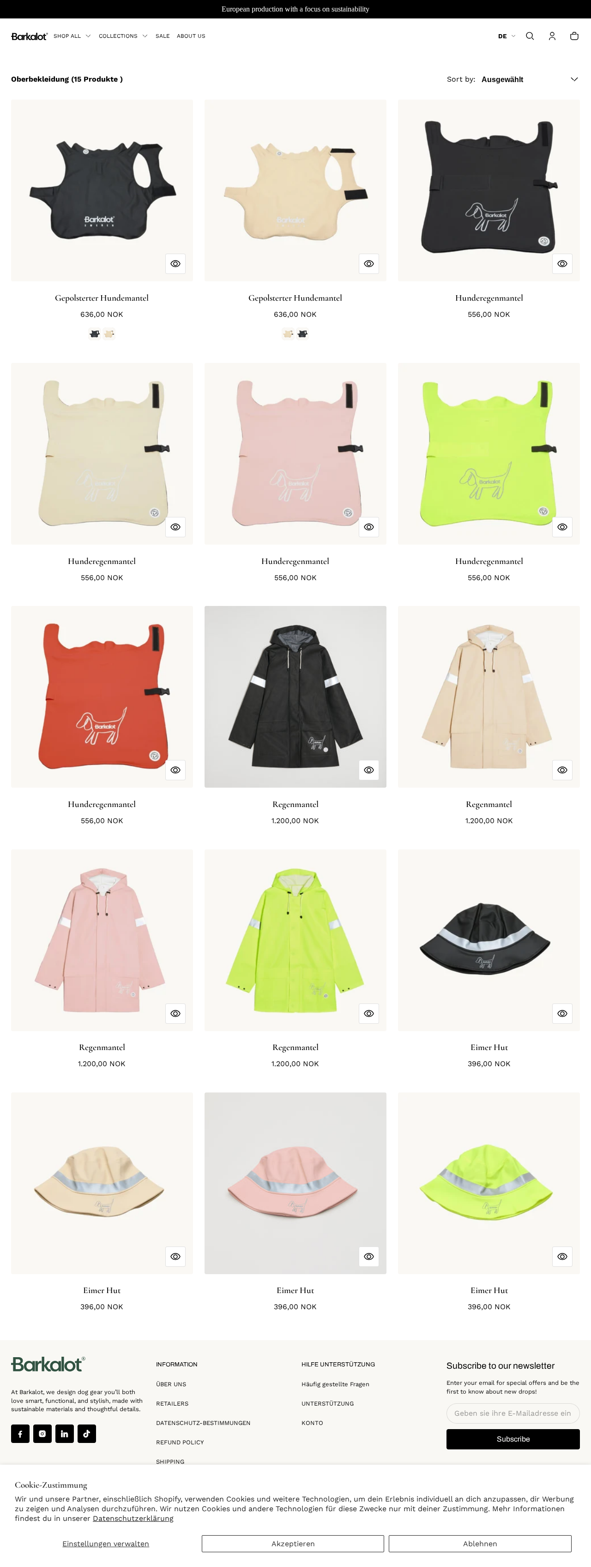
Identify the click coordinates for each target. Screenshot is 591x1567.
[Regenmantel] (295, 697)
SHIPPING (170, 1461)
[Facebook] (20, 1434)
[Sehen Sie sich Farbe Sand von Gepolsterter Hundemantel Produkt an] (109, 333)
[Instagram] (42, 1434)
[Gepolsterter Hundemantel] (102, 190)
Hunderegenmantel (489, 297)
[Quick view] (175, 264)
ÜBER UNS (171, 1384)
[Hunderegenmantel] (489, 190)
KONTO (312, 1422)
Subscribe (513, 1439)
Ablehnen (480, 1543)
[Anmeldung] (552, 36)
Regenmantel (295, 804)
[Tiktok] (87, 1434)
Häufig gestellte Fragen (335, 1384)
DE (502, 36)
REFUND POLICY (180, 1442)
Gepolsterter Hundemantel (102, 297)
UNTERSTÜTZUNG (328, 1403)
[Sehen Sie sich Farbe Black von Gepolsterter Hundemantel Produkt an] (94, 333)
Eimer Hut (489, 1047)
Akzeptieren (293, 1543)
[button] (530, 36)
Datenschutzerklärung (133, 1518)
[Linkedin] (64, 1434)
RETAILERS (172, 1403)
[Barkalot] (29, 36)
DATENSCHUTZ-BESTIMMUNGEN (203, 1422)
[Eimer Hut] (489, 940)
